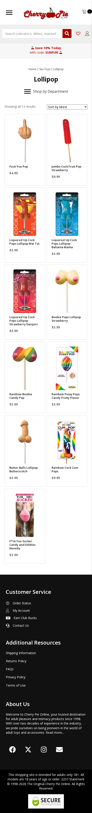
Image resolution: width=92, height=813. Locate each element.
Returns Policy (16, 661)
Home (32, 69)
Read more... (55, 732)
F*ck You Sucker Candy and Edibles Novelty (22, 544)
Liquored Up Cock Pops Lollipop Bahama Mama (64, 243)
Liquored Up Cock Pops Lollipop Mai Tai (24, 242)
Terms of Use (16, 685)
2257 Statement (72, 779)
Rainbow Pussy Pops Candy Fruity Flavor (66, 396)
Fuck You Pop (18, 166)
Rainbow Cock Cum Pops (65, 469)
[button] (24, 156)
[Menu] (9, 13)
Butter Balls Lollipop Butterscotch (23, 469)
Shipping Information (21, 653)
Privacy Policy (15, 677)
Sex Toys (44, 69)
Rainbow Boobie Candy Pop (20, 396)
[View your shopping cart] (84, 11)
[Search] (67, 33)
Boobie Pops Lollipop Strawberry (66, 319)
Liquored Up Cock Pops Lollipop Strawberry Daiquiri (23, 320)
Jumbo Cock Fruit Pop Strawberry (66, 168)
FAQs (10, 669)
